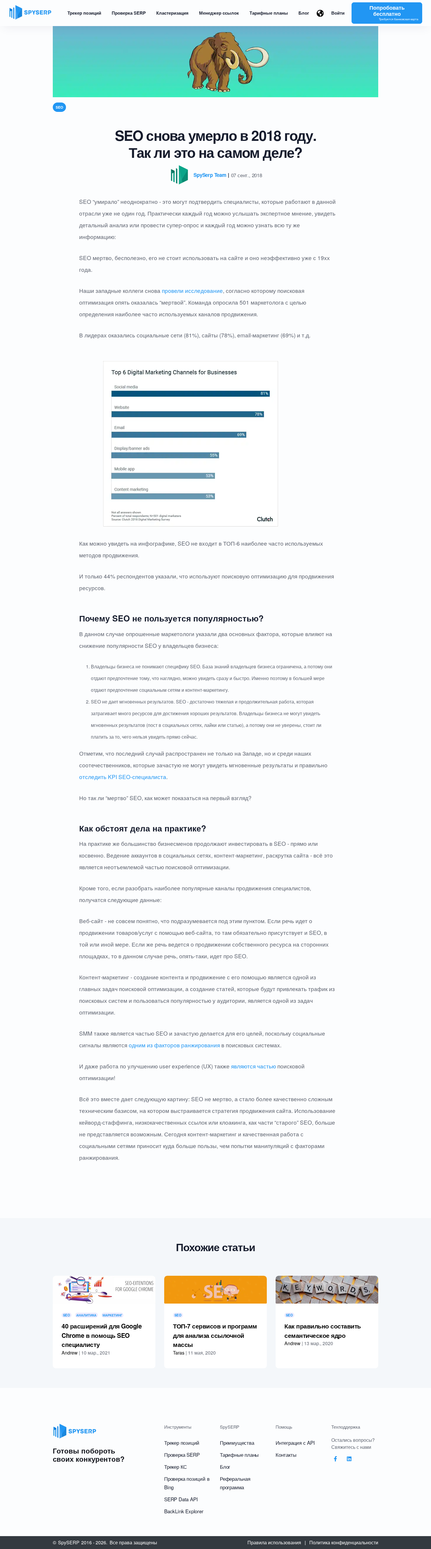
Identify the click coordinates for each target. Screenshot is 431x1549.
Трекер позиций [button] (84, 13)
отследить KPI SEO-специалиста (122, 777)
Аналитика (86, 1315)
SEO (59, 107)
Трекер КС (175, 1466)
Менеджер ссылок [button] (219, 13)
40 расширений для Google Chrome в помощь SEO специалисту (102, 1335)
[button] (320, 13)
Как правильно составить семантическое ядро (322, 1330)
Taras (178, 1352)
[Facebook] (335, 1459)
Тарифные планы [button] (269, 13)
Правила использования (274, 1542)
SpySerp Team (210, 174)
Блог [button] (303, 13)
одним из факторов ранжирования (174, 1045)
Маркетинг (112, 1315)
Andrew (70, 1352)
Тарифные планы (239, 1454)
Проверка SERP (181, 1454)
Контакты (286, 1454)
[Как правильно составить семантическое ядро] (327, 1290)
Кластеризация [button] (172, 13)
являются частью (253, 1066)
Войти (338, 13)
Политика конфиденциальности (343, 1542)
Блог (225, 1466)
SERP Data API (181, 1499)
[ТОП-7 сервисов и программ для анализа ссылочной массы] (215, 1290)
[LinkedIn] (349, 1459)
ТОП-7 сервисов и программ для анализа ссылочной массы (215, 1335)
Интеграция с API (295, 1442)
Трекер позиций (181, 1442)
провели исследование (192, 290)
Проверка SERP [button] (129, 13)
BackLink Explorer (183, 1511)
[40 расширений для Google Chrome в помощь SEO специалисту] (104, 1290)
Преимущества (237, 1442)
